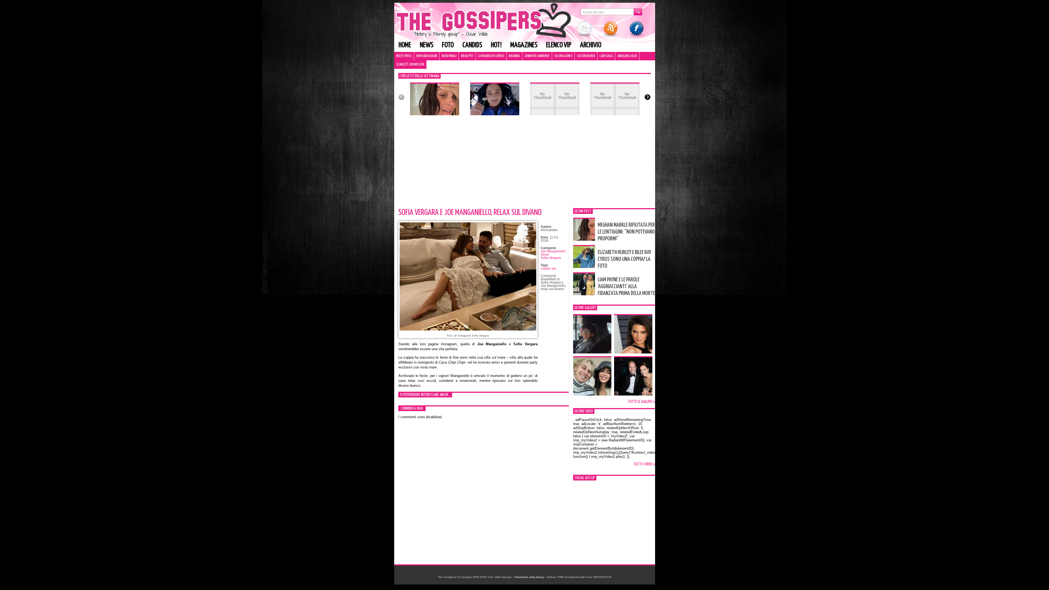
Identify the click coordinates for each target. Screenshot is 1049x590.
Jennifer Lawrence (537, 56)
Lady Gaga (606, 56)
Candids (472, 45)
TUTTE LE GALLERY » (641, 402)
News (426, 45)
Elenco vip (558, 45)
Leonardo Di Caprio (491, 56)
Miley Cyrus (404, 56)
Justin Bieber (586, 56)
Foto (448, 45)
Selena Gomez (563, 56)
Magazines (523, 45)
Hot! (496, 45)
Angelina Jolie (627, 56)
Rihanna (514, 56)
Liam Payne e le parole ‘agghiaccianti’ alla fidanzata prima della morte (626, 286)
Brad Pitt (467, 56)
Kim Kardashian (426, 56)
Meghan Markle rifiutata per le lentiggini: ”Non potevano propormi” (626, 231)
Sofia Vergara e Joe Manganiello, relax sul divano (470, 212)
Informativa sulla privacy (529, 577)
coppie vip (548, 268)
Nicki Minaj (449, 56)
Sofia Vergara (551, 257)
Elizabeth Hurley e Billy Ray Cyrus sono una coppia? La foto (624, 259)
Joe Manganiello (553, 251)
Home (405, 45)
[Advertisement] (524, 163)
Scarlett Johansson (410, 64)
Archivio (590, 45)
